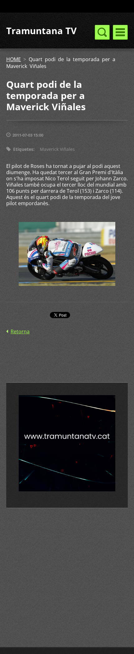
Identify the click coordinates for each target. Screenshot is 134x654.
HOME (13, 59)
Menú (120, 32)
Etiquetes (23, 149)
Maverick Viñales (57, 149)
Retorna (20, 331)
